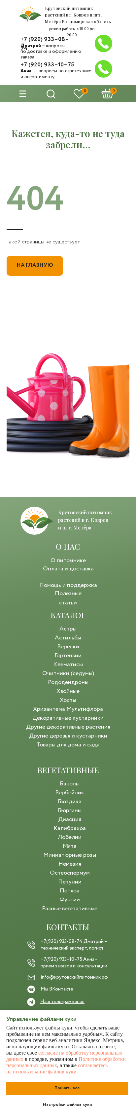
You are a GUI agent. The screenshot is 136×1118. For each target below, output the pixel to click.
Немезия (69, 864)
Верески (68, 646)
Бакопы (70, 783)
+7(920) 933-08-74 (62, 941)
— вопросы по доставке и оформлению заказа (50, 51)
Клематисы (68, 664)
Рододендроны (68, 682)
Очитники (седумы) (68, 673)
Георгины (70, 810)
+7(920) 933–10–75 (61, 959)
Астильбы (68, 637)
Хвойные (68, 691)
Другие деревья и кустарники (68, 736)
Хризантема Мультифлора (68, 709)
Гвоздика (70, 801)
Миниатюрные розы (69, 855)
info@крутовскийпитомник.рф (74, 977)
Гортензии (68, 655)
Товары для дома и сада (68, 744)
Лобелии (70, 837)
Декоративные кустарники (68, 718)
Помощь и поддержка (68, 585)
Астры (68, 629)
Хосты (68, 700)
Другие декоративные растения (68, 727)
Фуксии (69, 899)
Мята (70, 846)
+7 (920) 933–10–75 (47, 64)
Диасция (69, 819)
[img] (30, 15)
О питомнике (68, 560)
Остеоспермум (70, 873)
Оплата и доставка (68, 568)
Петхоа (70, 890)
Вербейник (69, 792)
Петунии (70, 882)
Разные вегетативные (69, 908)
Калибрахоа (69, 828)
